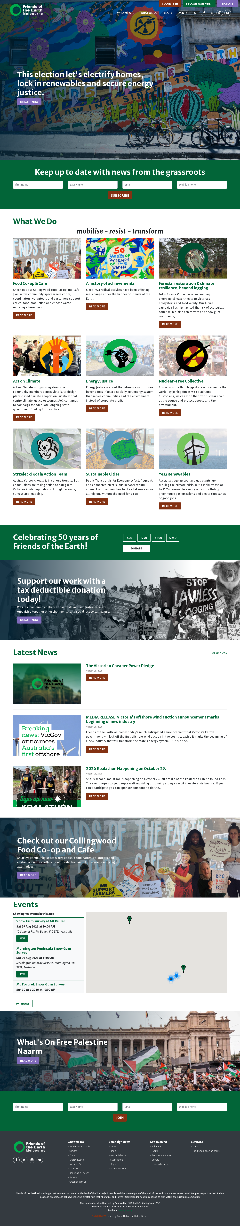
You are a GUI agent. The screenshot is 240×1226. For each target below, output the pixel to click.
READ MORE (28, 875)
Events (183, 13)
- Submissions (116, 1159)
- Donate (154, 1159)
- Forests (72, 1177)
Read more (24, 315)
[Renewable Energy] (193, 449)
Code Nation (123, 1216)
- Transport (73, 1168)
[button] (129, 920)
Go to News (219, 653)
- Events (154, 1151)
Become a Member (199, 3)
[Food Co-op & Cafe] (47, 258)
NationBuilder (141, 1216)
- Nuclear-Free (75, 1164)
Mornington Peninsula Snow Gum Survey (43, 950)
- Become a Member (160, 1155)
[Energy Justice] (120, 356)
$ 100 (158, 537)
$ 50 (144, 537)
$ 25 (129, 537)
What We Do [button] (149, 13)
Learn (168, 13)
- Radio (112, 1151)
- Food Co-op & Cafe (79, 1146)
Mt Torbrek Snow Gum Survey (40, 984)
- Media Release (117, 1155)
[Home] (26, 10)
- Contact (195, 1146)
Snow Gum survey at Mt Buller (40, 921)
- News (112, 1146)
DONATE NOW (29, 102)
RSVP (22, 938)
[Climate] (47, 356)
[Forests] (193, 258)
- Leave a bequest (159, 1164)
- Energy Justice (76, 1159)
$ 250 (172, 537)
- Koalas (72, 1155)
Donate (227, 3)
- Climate (72, 1151)
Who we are (125, 13)
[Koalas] (47, 449)
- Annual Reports (117, 1168)
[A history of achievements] (120, 258)
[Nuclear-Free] (193, 356)
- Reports (114, 1164)
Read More (97, 677)
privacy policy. (125, 1210)
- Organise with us (77, 1181)
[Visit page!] (204, 13)
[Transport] (120, 449)
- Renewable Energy (78, 1173)
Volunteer (170, 3)
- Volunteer (156, 1146)
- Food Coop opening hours (205, 1151)
